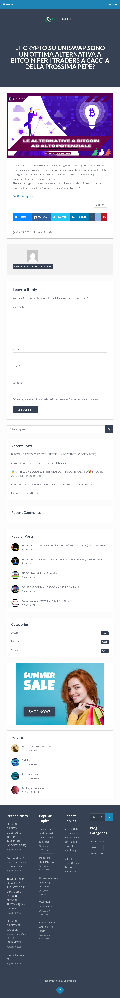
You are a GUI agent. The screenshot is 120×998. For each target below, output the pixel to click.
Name (17, 349)
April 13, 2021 (30, 605)
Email (16, 366)
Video (14, 650)
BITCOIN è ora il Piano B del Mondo (41, 573)
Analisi (41, 232)
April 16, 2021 (30, 577)
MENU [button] (9, 4)
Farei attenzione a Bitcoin (25, 493)
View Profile (21, 266)
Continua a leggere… (24, 196)
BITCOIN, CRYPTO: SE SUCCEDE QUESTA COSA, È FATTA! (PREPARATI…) (52, 484)
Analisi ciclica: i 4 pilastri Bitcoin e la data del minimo (39, 462)
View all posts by (41, 266)
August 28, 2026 (31, 549)
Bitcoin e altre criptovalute (36, 746)
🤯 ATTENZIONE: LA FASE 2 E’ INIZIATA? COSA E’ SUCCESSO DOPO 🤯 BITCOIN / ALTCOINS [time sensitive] (57, 473)
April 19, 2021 (30, 563)
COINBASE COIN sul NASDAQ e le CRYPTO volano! (50, 587)
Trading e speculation (33, 788)
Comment (19, 306)
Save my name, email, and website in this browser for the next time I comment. (57, 399)
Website (17, 382)
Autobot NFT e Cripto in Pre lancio (47, 927)
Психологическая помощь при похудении (48, 882)
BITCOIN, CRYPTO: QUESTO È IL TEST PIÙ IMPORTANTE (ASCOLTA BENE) (53, 454)
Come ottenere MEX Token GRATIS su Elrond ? (47, 601)
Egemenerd (70, 980)
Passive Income (30, 774)
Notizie (50, 232)
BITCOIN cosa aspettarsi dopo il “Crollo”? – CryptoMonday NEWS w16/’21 (62, 559)
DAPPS (26, 760)
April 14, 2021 (30, 591)
